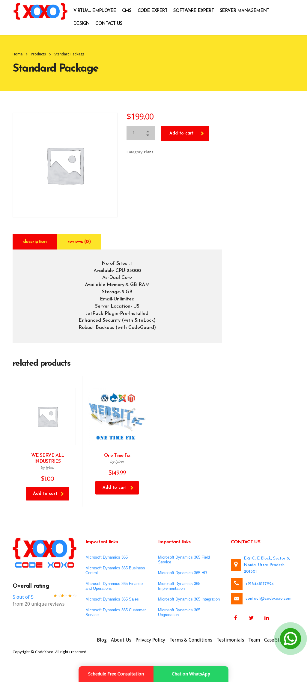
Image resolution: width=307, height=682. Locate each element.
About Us (121, 640)
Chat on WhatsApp (191, 674)
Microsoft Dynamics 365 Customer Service (115, 612)
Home (17, 54)
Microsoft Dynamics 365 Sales (112, 599)
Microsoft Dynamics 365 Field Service (184, 559)
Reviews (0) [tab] (79, 241)
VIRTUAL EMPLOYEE (94, 11)
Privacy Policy (150, 640)
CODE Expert (152, 11)
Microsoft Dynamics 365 (106, 557)
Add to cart (181, 133)
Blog (102, 640)
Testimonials (230, 640)
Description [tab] (34, 241)
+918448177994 (260, 584)
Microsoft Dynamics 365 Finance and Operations (114, 586)
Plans (148, 152)
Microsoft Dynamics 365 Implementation (179, 586)
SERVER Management (244, 11)
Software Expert (193, 11)
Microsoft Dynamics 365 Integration (189, 599)
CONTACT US (108, 24)
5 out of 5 (23, 597)
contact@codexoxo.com (268, 598)
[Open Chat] (290, 638)
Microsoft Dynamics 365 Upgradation (179, 612)
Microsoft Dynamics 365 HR (182, 573)
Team (254, 640)
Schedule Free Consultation (116, 674)
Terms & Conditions (190, 640)
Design (81, 24)
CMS (126, 11)
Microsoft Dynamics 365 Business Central (115, 570)
